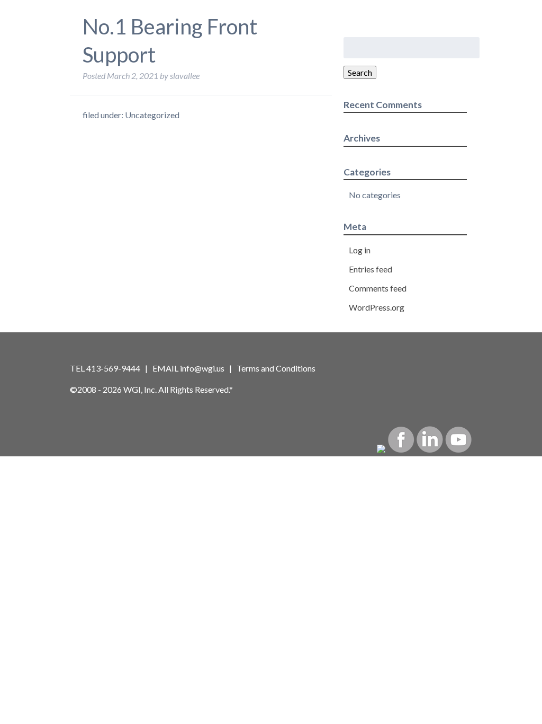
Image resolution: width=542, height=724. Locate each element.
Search (360, 72)
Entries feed (370, 269)
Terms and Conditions (276, 368)
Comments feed (377, 288)
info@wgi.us (202, 368)
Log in (360, 250)
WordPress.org (376, 307)
